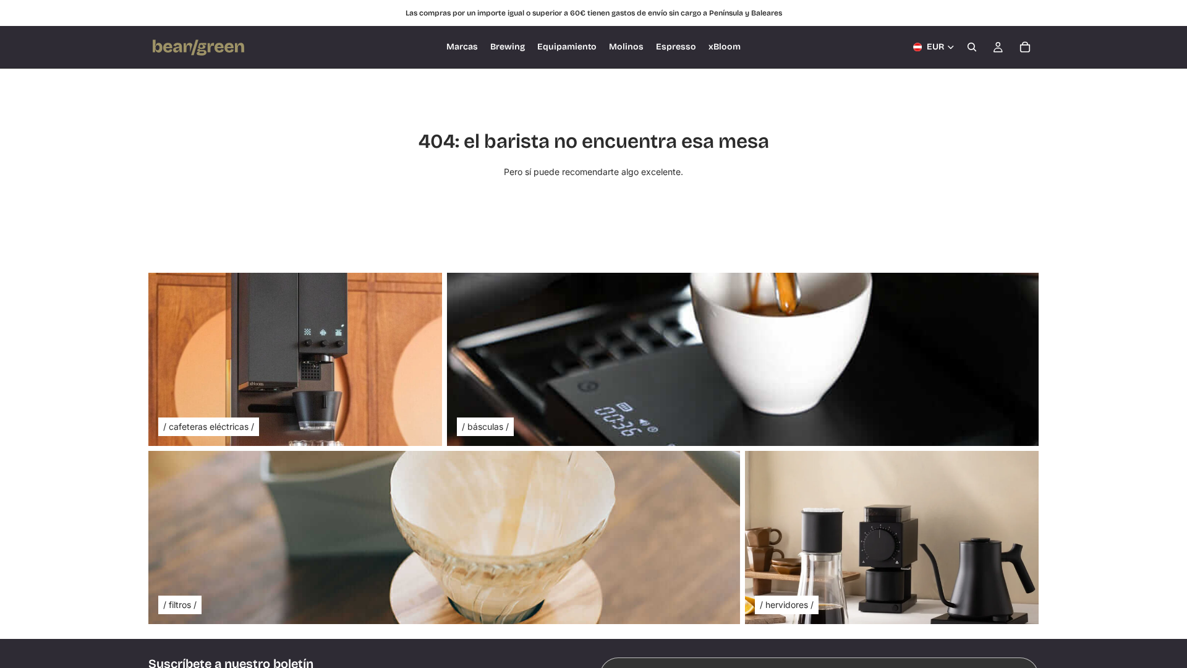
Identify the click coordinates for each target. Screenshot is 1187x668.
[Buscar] (971, 47)
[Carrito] (1025, 47)
